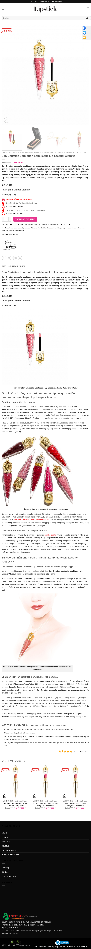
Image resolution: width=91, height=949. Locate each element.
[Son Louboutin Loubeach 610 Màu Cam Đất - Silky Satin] (15, 782)
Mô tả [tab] (4, 266)
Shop (15, 152)
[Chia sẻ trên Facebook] (4, 258)
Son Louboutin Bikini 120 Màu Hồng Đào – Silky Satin (75, 804)
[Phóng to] (6, 120)
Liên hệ (4, 833)
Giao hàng (5, 868)
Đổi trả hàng (6, 842)
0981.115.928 (18, 214)
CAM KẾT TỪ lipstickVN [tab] (16, 266)
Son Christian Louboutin (30, 152)
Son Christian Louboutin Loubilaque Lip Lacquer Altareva (57, 228)
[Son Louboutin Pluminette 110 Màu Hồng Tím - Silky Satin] (45, 782)
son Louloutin (50, 535)
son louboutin (20, 230)
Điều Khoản (6, 846)
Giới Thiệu (5, 837)
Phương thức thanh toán (10, 855)
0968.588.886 (18, 207)
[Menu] (3, 9)
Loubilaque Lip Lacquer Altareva (25, 228)
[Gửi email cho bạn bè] (15, 258)
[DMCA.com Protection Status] (16, 941)
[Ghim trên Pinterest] (20, 258)
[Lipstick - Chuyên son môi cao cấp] (45, 9)
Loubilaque (9, 228)
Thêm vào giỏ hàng (25, 219)
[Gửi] (87, 18)
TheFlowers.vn (56, 1)
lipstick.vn (33, 1)
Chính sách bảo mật (9, 850)
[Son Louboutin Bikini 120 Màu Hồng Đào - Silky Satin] (75, 782)
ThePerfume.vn (44, 1)
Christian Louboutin (12, 234)
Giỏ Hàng (5, 872)
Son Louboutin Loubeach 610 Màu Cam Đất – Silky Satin (15, 804)
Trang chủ (6, 152)
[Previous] (6, 75)
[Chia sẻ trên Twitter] (9, 258)
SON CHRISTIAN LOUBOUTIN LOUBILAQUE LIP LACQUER (65, 152)
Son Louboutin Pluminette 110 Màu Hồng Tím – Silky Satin (45, 804)
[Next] (85, 75)
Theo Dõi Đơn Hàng (9, 876)
